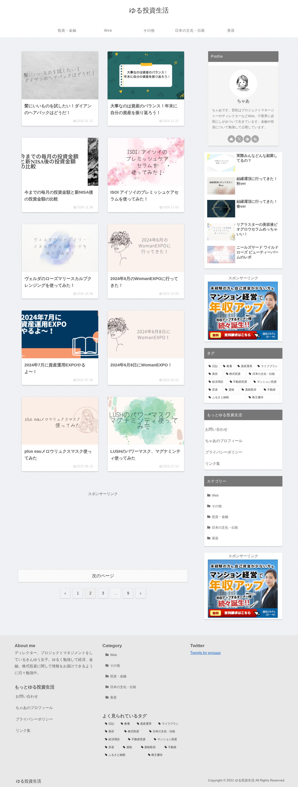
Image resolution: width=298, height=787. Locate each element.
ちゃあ (243, 101)
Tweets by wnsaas (205, 653)
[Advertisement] (103, 530)
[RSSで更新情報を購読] (255, 139)
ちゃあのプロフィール (223, 441)
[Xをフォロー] (239, 139)
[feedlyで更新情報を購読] (247, 139)
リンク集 (212, 464)
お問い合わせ (216, 429)
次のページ (103, 575)
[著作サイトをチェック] (231, 139)
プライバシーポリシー (223, 452)
